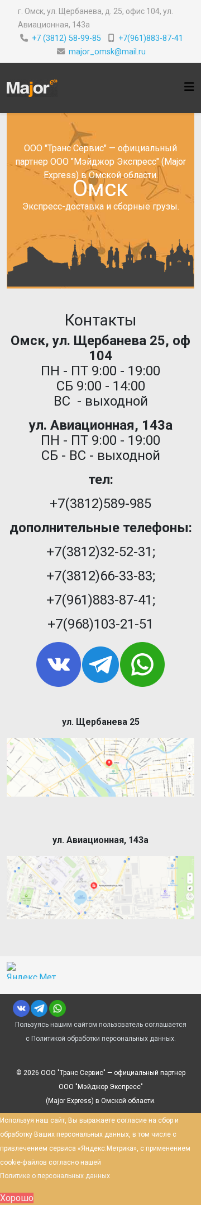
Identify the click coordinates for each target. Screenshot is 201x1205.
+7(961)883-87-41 (150, 38)
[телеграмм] (39, 1008)
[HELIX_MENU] (189, 87)
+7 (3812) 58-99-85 (66, 38)
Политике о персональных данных (55, 1176)
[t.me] (100, 664)
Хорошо (17, 1198)
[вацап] (157, 664)
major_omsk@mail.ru (107, 51)
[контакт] (21, 1008)
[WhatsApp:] (57, 1008)
